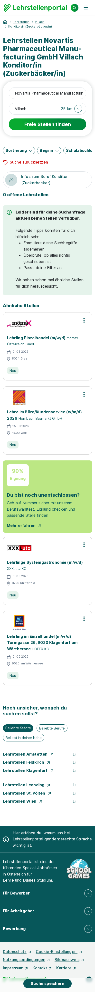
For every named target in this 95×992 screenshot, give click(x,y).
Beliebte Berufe (52, 728)
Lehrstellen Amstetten (26, 754)
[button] (71, 108)
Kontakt (40, 967)
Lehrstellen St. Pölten (24, 793)
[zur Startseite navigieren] (5, 22)
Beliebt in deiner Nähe (24, 738)
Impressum (13, 967)
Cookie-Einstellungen (56, 951)
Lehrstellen (21, 22)
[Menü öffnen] (85, 7)
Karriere (63, 967)
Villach (39, 22)
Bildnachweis (67, 959)
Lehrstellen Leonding (24, 784)
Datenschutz (15, 951)
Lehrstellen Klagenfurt (26, 770)
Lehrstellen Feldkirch (24, 762)
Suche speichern (47, 983)
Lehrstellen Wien (20, 801)
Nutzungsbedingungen (24, 959)
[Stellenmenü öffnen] (84, 320)
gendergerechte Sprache (68, 838)
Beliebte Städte (18, 728)
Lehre (8, 880)
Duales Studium (37, 880)
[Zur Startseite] (35, 8)
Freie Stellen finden (47, 124)
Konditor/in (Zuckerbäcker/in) (30, 26)
